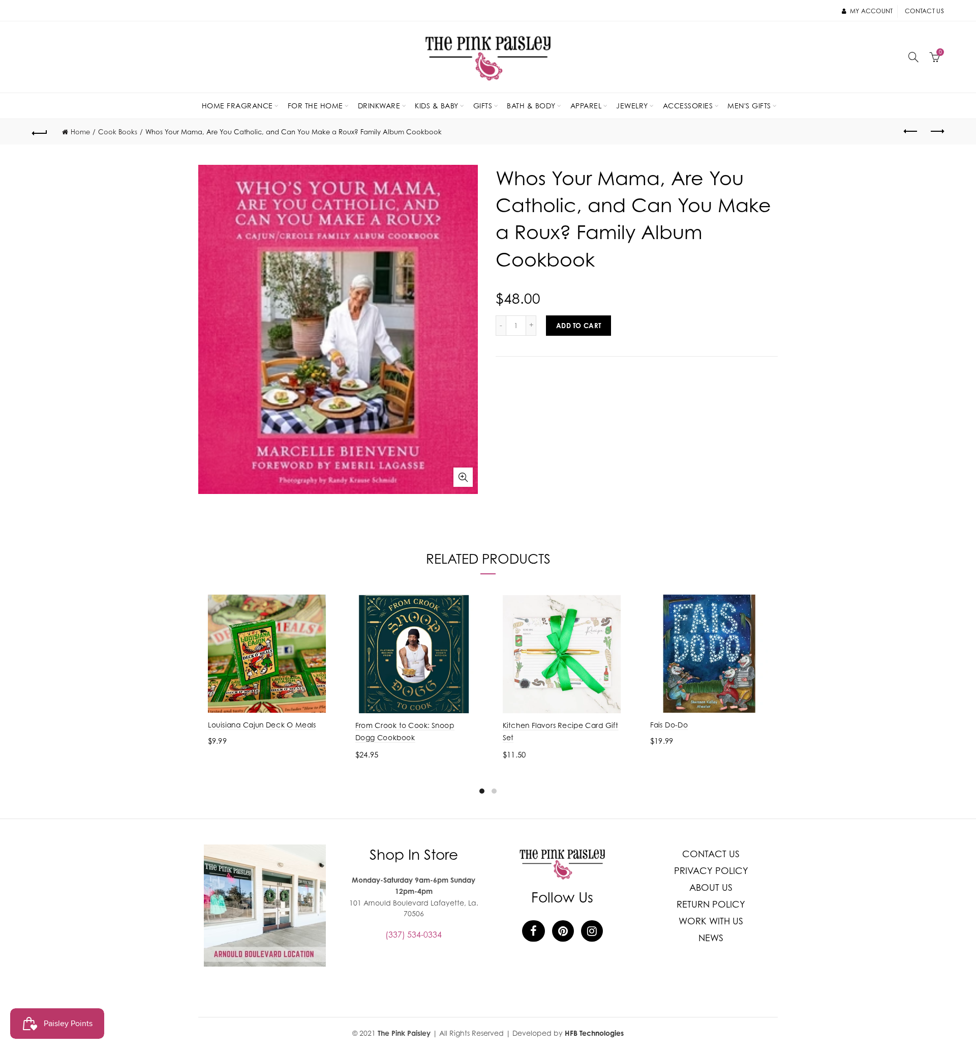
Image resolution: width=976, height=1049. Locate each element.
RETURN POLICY (711, 904)
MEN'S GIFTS (749, 105)
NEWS (710, 938)
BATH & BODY (531, 105)
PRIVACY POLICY (711, 870)
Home (80, 132)
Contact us (924, 11)
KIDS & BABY (437, 105)
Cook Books (117, 132)
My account (871, 11)
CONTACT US (711, 854)
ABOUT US (711, 887)
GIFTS (483, 105)
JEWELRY (632, 105)
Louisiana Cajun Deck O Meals (262, 724)
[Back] (39, 132)
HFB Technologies (594, 1033)
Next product (936, 132)
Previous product (911, 132)
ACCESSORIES (688, 105)
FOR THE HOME (315, 105)
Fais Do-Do (669, 724)
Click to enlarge (463, 477)
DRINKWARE (379, 105)
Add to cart (578, 326)
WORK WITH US (711, 921)
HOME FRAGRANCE (237, 105)
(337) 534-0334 (413, 934)
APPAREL (586, 105)
